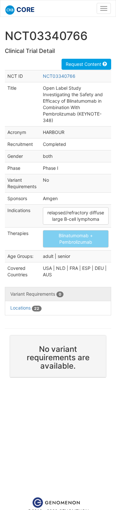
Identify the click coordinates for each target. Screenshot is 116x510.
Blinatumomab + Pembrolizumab (76, 239)
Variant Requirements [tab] (35, 294)
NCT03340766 (59, 76)
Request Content (84, 64)
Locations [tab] (24, 308)
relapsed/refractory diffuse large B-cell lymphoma (75, 216)
